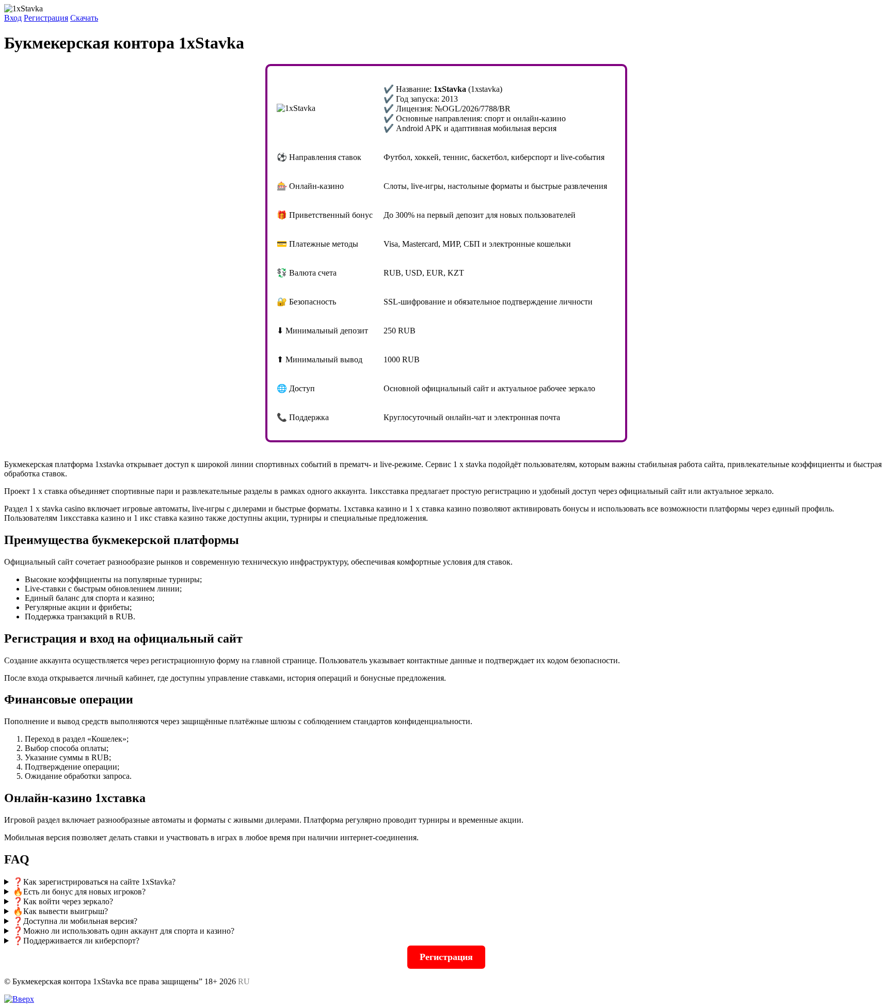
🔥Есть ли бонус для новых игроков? (79, 891)
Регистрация (46, 17)
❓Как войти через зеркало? (63, 901)
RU (244, 981)
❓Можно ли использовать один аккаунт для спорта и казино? (123, 930)
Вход (13, 17)
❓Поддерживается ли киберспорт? (76, 940)
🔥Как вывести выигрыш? (60, 911)
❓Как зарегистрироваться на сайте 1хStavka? (94, 881)
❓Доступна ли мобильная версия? (75, 921)
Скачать (84, 17)
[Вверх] (19, 999)
